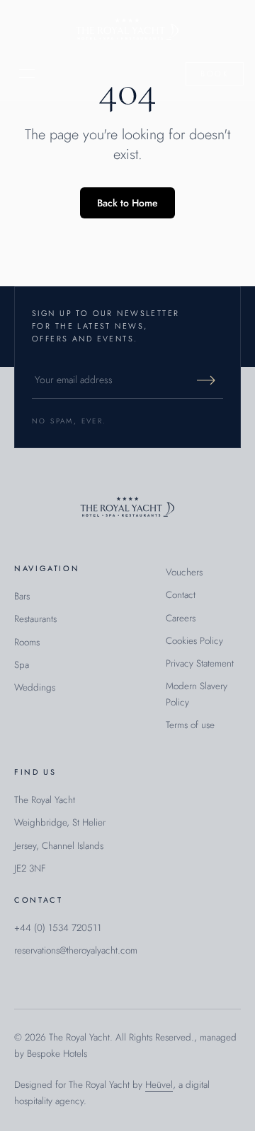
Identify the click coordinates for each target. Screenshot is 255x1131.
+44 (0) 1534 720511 (57, 927)
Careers (181, 618)
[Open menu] (26, 73)
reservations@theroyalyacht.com (75, 950)
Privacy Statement (200, 663)
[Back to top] (127, 508)
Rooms (27, 642)
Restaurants (35, 619)
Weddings (34, 687)
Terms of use (190, 725)
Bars (22, 596)
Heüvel (159, 1084)
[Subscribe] (206, 380)
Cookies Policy (194, 640)
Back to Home (127, 203)
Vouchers (184, 572)
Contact (181, 595)
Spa (21, 665)
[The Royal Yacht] (127, 30)
